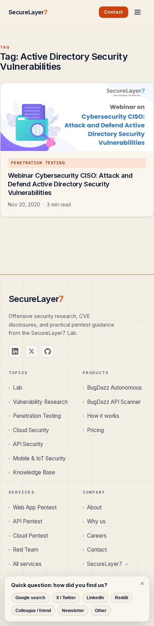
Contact (97, 549)
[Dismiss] (142, 583)
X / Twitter (66, 597)
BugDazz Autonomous (114, 387)
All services (27, 564)
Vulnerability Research (40, 401)
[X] (31, 351)
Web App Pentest (35, 507)
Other (100, 610)
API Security (28, 444)
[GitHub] (47, 351)
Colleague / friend (33, 610)
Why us (96, 521)
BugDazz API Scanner (114, 401)
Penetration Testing (37, 415)
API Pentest (27, 521)
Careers (97, 535)
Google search (30, 597)
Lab (17, 387)
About (94, 507)
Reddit (121, 597)
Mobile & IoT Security (39, 458)
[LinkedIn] (15, 351)
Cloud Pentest (30, 535)
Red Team (25, 549)
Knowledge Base (34, 472)
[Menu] (137, 12)
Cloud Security (31, 430)
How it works (103, 415)
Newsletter (73, 610)
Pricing (95, 430)
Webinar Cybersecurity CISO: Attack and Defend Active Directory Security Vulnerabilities (70, 183)
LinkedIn (95, 597)
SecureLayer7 (107, 564)
